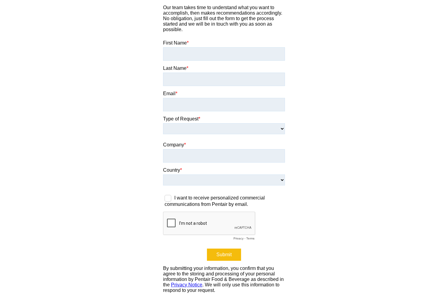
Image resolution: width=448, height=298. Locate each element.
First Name (175, 42)
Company (173, 144)
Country (171, 170)
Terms (250, 238)
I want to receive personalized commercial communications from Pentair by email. (215, 201)
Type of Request (180, 118)
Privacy (238, 238)
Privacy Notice (186, 284)
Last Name (175, 68)
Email (169, 93)
